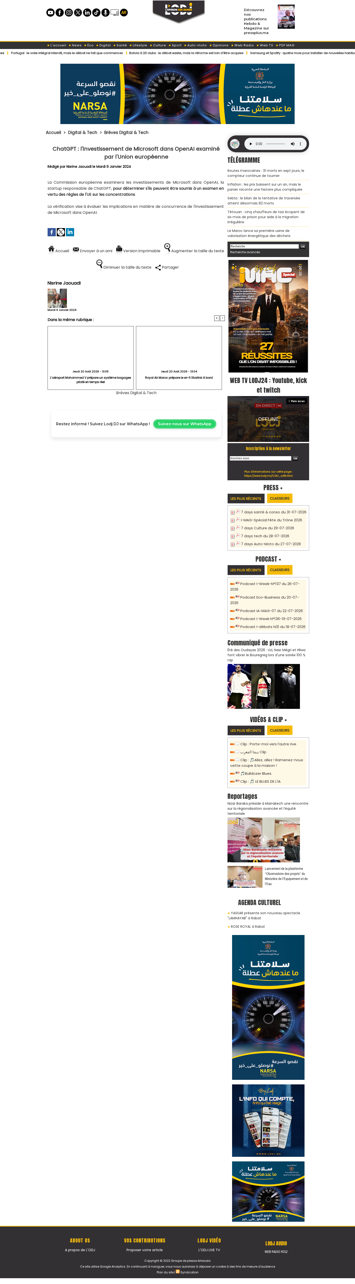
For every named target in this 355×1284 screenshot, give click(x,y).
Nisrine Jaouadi (79, 166)
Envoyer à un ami (95, 251)
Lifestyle (139, 45)
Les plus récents (246, 498)
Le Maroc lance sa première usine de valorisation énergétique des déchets (259, 233)
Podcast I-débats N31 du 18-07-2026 (272, 626)
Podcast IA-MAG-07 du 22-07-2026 (271, 610)
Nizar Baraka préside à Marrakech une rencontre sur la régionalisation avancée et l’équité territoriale (267, 808)
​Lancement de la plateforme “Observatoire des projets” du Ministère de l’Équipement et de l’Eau (286, 876)
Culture (159, 45)
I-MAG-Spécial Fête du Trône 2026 (271, 520)
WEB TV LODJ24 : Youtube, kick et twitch (268, 385)
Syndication (189, 1272)
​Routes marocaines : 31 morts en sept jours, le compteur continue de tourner (265, 173)
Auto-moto (196, 45)
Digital (105, 45)
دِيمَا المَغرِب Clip (253, 751)
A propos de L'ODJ (80, 1250)
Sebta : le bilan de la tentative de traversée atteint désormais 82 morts (263, 201)
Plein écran (298, 401)
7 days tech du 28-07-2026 (265, 535)
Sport (176, 45)
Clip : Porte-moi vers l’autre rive (268, 744)
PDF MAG (286, 45)
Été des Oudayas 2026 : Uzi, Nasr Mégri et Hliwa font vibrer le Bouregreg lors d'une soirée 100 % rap (266, 655)
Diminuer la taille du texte (126, 267)
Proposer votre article (145, 1250)
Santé (121, 45)
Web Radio (244, 45)
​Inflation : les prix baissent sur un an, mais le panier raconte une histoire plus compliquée (264, 187)
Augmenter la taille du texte (197, 251)
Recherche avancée (245, 252)
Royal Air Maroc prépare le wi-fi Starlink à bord (179, 378)
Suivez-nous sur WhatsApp (185, 424)
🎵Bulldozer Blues (255, 773)
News (76, 45)
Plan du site (165, 1272)
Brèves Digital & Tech (126, 132)
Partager (170, 267)
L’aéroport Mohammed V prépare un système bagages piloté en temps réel (90, 380)
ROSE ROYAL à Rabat (248, 926)
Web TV (266, 45)
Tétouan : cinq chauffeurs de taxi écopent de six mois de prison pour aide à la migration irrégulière (266, 216)
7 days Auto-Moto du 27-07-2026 (271, 543)
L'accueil (58, 45)
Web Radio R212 (276, 1251)
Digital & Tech (82, 132)
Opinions (220, 45)
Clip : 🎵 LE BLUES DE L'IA (260, 781)
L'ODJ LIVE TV (209, 1250)
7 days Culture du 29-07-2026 (267, 527)
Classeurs (280, 498)
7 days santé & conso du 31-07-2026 (273, 512)
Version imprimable (141, 251)
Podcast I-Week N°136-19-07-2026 (271, 618)
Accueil (53, 132)
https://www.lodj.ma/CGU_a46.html (268, 476)
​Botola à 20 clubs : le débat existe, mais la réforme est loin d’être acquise (152, 53)
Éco (90, 45)
